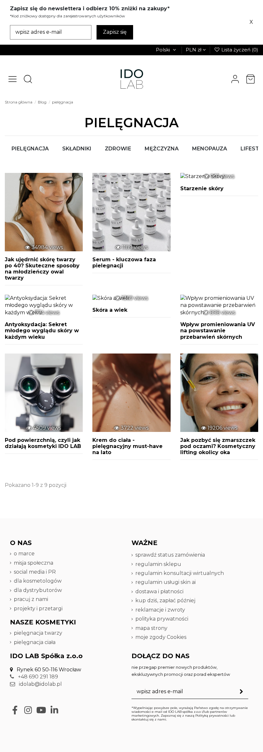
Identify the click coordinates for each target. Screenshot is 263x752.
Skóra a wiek (109, 310)
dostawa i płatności (159, 591)
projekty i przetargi (38, 608)
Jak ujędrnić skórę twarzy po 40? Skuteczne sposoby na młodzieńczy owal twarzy (42, 268)
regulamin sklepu (158, 564)
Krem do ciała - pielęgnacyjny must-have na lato (127, 446)
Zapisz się (115, 32)
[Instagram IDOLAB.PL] (28, 710)
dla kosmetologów (38, 581)
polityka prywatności (161, 619)
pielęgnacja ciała (34, 642)
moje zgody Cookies (160, 637)
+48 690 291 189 (37, 677)
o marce (24, 554)
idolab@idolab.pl (40, 684)
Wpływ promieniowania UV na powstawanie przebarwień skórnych (217, 330)
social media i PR (35, 572)
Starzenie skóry (202, 188)
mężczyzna (162, 149)
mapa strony (151, 628)
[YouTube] (41, 710)
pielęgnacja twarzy (38, 633)
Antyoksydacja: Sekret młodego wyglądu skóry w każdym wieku (42, 330)
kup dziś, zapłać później (165, 600)
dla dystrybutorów (38, 590)
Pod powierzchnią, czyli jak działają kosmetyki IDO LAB (43, 443)
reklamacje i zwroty (160, 610)
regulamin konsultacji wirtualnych (179, 573)
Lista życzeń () (239, 50)
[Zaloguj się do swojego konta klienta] (235, 79)
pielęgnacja (30, 149)
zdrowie (118, 149)
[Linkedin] (54, 710)
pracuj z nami (31, 599)
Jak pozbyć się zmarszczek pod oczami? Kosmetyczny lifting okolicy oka (217, 446)
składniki (76, 149)
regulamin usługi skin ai (165, 582)
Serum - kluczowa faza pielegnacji (124, 262)
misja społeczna (33, 563)
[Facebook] (15, 710)
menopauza (209, 149)
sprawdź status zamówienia (170, 555)
